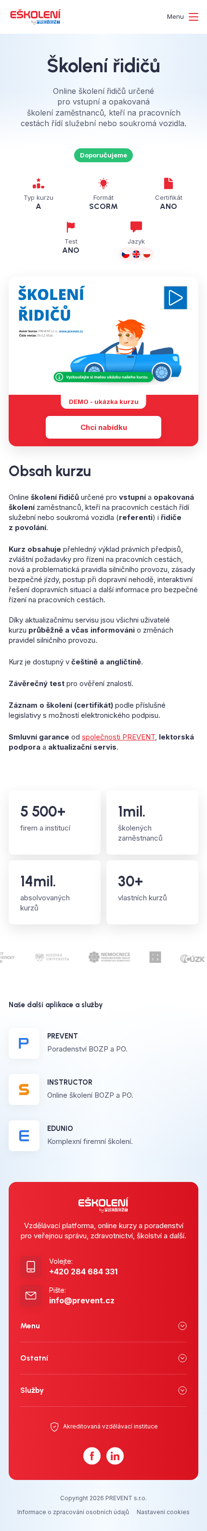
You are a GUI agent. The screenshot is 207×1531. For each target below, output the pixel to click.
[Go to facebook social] (92, 1456)
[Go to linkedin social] (115, 1456)
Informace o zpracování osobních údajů (73, 1512)
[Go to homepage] (36, 17)
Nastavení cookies (163, 1512)
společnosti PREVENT (118, 736)
